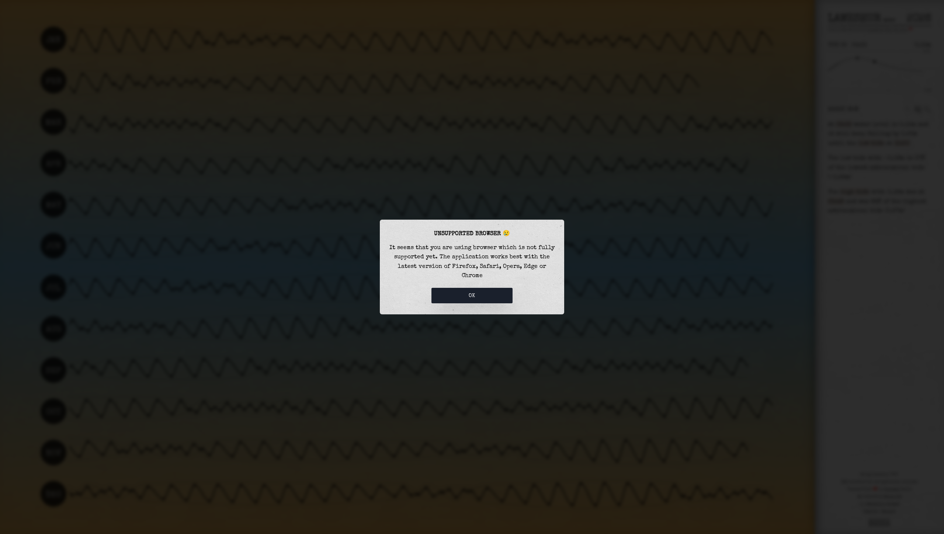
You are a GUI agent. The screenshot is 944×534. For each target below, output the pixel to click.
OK (472, 295)
